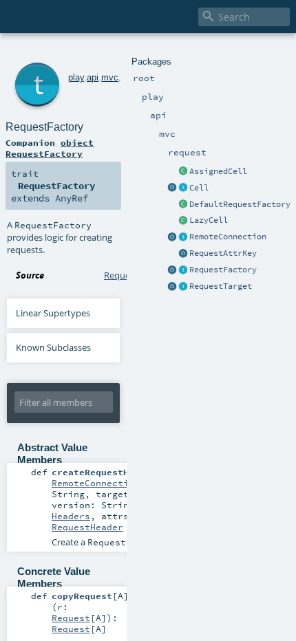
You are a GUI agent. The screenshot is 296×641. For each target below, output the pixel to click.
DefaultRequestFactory (239, 204)
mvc (109, 77)
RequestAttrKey (223, 253)
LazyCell (208, 220)
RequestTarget (220, 286)
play (76, 77)
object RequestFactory (50, 148)
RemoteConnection (227, 236)
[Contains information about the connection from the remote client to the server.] (183, 237)
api (92, 77)
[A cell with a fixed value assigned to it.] (183, 171)
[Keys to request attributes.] (183, 253)
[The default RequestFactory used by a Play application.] (183, 204)
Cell (199, 188)
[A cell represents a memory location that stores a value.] (183, 188)
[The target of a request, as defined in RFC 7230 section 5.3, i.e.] (183, 286)
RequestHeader (87, 526)
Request (71, 617)
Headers (71, 515)
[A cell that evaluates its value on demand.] (183, 220)
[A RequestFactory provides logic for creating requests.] (183, 270)
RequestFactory (223, 269)
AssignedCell (218, 171)
